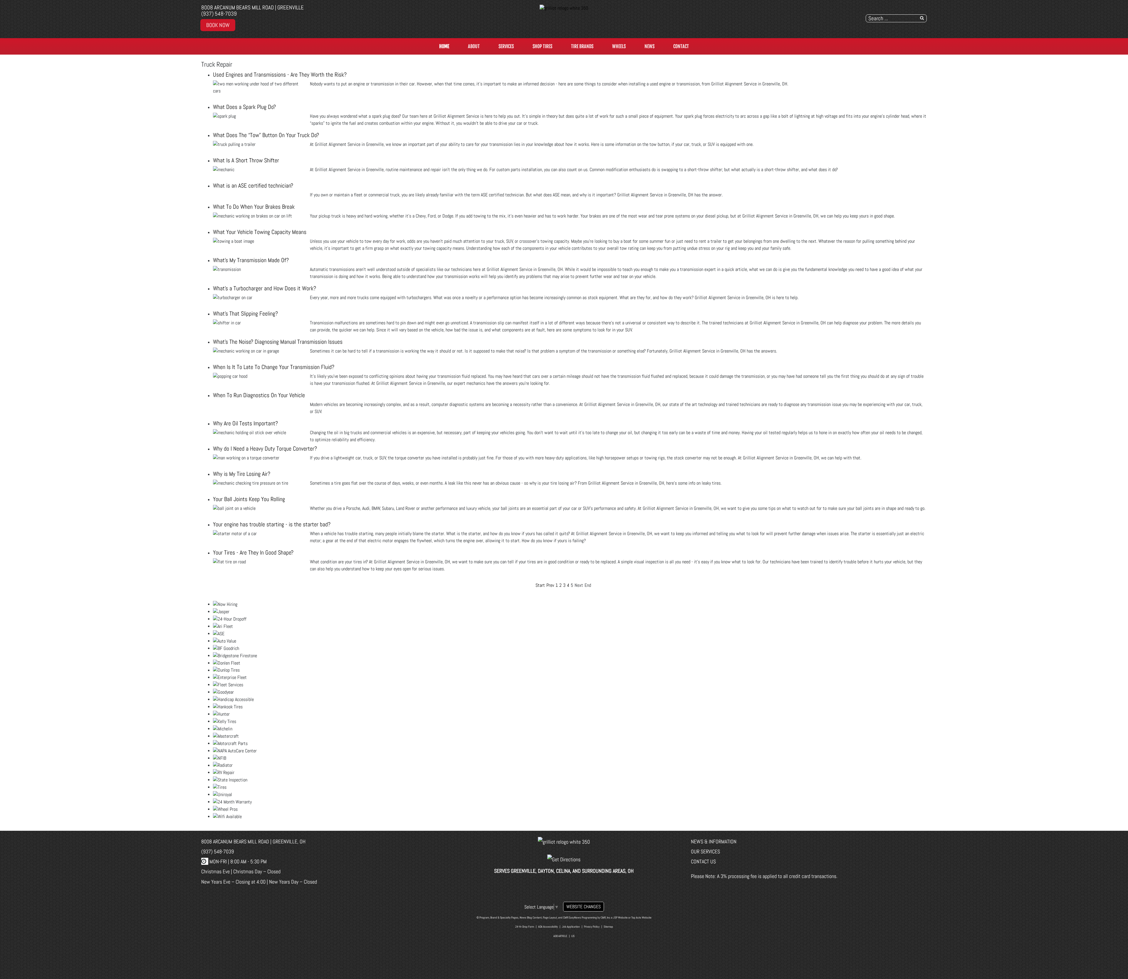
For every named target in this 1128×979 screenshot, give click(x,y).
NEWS (649, 46)
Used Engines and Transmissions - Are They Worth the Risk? (280, 74)
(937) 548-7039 (219, 13)
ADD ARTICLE (560, 936)
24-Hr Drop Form (524, 927)
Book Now (217, 25)
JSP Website (620, 917)
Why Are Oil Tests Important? (245, 423)
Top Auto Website (641, 917)
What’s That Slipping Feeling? (245, 313)
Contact (681, 46)
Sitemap (608, 927)
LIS (573, 936)
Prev (550, 585)
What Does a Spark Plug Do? (244, 107)
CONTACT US (703, 861)
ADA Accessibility (548, 927)
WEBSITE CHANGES (583, 907)
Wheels (619, 46)
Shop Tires (542, 46)
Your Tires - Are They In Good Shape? (253, 552)
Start (540, 585)
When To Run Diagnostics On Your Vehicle (259, 395)
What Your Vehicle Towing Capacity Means (259, 232)
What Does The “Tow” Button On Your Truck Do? (266, 135)
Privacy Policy (592, 927)
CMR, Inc (605, 917)
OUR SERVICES (705, 851)
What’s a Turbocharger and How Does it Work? (264, 288)
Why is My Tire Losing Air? (241, 474)
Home (444, 46)
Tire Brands (582, 46)
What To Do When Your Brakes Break (254, 206)
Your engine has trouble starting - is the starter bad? (271, 524)
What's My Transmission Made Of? (251, 260)
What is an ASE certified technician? (253, 185)
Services (506, 46)
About (474, 46)
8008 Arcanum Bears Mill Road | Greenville (252, 7)
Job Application (571, 927)
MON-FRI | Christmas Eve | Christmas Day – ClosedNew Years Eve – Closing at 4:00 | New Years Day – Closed (259, 871)
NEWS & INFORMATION (713, 841)
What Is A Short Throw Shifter (246, 160)
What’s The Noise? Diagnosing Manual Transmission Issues (278, 342)
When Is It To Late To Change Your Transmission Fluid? (273, 367)
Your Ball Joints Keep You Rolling (249, 499)
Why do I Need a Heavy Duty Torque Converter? (265, 448)
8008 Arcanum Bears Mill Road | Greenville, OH (253, 841)
